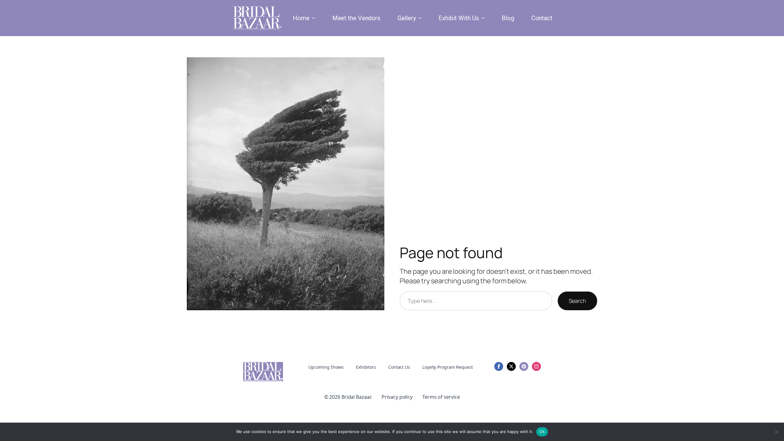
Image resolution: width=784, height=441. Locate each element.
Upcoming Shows (326, 367)
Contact (541, 18)
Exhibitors (366, 367)
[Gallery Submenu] (421, 18)
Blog (508, 18)
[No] (776, 432)
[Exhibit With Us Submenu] (484, 18)
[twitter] (511, 366)
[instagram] (536, 366)
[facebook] (498, 366)
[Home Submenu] (315, 18)
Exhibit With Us (459, 18)
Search (577, 300)
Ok (542, 431)
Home (301, 18)
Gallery (407, 18)
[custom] (523, 366)
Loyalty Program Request (447, 367)
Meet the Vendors (356, 18)
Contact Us (399, 367)
